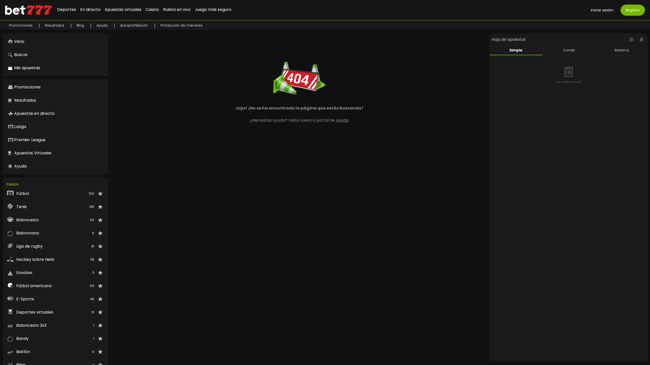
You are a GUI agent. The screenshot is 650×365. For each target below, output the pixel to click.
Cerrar (325, 203)
